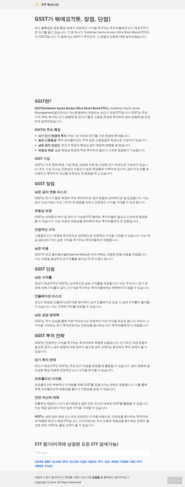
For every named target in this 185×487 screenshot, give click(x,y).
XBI (132, 462)
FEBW (124, 462)
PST (139, 462)
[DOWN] (178, 480)
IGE (107, 462)
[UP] (171, 480)
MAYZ (92, 462)
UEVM (39, 462)
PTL (100, 462)
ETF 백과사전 (50, 5)
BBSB (39, 466)
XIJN (83, 462)
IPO (65, 462)
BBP (48, 462)
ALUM (56, 462)
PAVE (115, 462)
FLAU (49, 466)
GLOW (74, 462)
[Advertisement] (92, 67)
